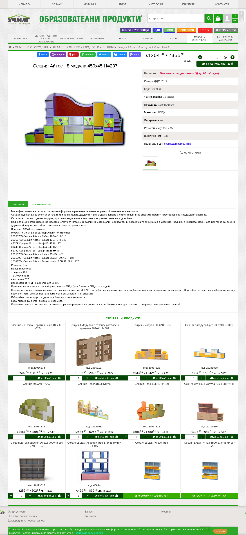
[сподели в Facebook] (43, 54)
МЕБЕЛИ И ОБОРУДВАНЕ (199, 38)
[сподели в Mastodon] (135, 54)
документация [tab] (41, 204)
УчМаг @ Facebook (242, 14)
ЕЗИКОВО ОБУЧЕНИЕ (71, 38)
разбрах (220, 531)
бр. (225, 57)
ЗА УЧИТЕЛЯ (20, 38)
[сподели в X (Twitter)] (104, 54)
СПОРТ (174, 38)
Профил (227, 18)
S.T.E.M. (205, 30)
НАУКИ (122, 38)
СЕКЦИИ (108, 47)
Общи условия (17, 511)
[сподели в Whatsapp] (88, 54)
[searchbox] (176, 18)
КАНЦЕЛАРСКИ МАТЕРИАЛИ (225, 38)
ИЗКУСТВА (148, 38)
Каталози (156, 4)
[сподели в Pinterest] (73, 54)
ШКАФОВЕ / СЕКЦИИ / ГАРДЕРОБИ (75, 47)
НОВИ (169, 30)
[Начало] (10, 47)
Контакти (221, 4)
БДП (157, 30)
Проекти (188, 4)
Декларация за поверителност (26, 520)
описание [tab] (18, 204)
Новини (90, 4)
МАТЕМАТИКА (97, 38)
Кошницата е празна (218, 20)
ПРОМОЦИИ (186, 30)
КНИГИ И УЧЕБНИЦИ (135, 30)
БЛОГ (122, 4)
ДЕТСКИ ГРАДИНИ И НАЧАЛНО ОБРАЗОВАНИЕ (46, 39)
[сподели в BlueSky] (120, 54)
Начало (24, 4)
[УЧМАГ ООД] (23, 19)
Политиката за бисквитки (88, 533)
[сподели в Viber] (58, 54)
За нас (57, 4)
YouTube (242, 19)
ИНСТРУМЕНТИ (226, 30)
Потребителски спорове (23, 516)
